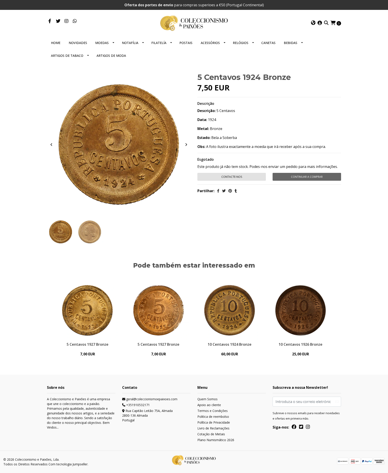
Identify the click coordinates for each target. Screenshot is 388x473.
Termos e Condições (212, 411)
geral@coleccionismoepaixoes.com (151, 399)
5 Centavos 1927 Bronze (87, 344)
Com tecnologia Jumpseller (68, 464)
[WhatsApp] (74, 21)
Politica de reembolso (213, 416)
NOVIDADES (78, 43)
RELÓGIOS (240, 43)
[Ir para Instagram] (66, 21)
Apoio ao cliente (209, 405)
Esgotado (205, 159)
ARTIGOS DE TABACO (67, 55)
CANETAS (268, 43)
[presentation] (51, 144)
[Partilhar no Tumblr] (236, 190)
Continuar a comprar (307, 177)
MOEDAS (102, 43)
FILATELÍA (158, 43)
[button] (313, 23)
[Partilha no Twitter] (224, 190)
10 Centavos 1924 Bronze (229, 344)
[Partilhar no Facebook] (218, 190)
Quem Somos (207, 399)
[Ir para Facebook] (50, 21)
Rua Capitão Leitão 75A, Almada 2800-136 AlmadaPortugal (147, 415)
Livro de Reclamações (213, 428)
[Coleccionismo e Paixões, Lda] (194, 22)
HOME (55, 43)
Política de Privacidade (213, 422)
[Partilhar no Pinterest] (230, 190)
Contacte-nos (231, 177)
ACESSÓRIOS (210, 43)
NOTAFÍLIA (130, 43)
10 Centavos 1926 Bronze (300, 344)
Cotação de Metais (211, 434)
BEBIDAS (290, 43)
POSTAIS (185, 43)
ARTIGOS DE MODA (111, 55)
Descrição (205, 103)
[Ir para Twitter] (58, 21)
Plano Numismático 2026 (215, 440)
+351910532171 (137, 405)
